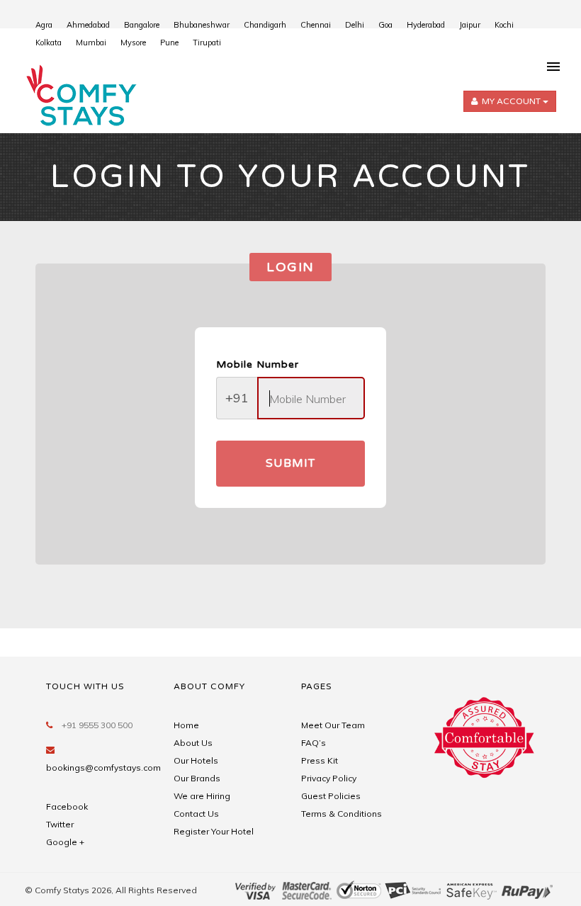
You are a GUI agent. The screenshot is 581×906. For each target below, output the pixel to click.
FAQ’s (313, 742)
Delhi (354, 25)
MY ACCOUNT (511, 101)
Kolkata (48, 42)
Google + (65, 842)
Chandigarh (265, 25)
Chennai (315, 25)
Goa (385, 25)
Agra (43, 25)
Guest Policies (331, 796)
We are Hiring (202, 796)
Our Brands (197, 778)
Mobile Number (257, 364)
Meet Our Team (333, 725)
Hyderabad (426, 25)
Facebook (67, 806)
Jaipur (469, 25)
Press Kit (319, 760)
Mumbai (91, 42)
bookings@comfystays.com (103, 767)
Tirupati (207, 42)
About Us (193, 742)
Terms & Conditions (341, 813)
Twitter (60, 824)
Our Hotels (196, 760)
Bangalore (141, 25)
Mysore (133, 42)
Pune (169, 42)
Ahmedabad (88, 25)
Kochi (504, 25)
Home (186, 725)
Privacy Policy (328, 778)
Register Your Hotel (214, 831)
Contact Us (196, 813)
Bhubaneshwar (202, 25)
